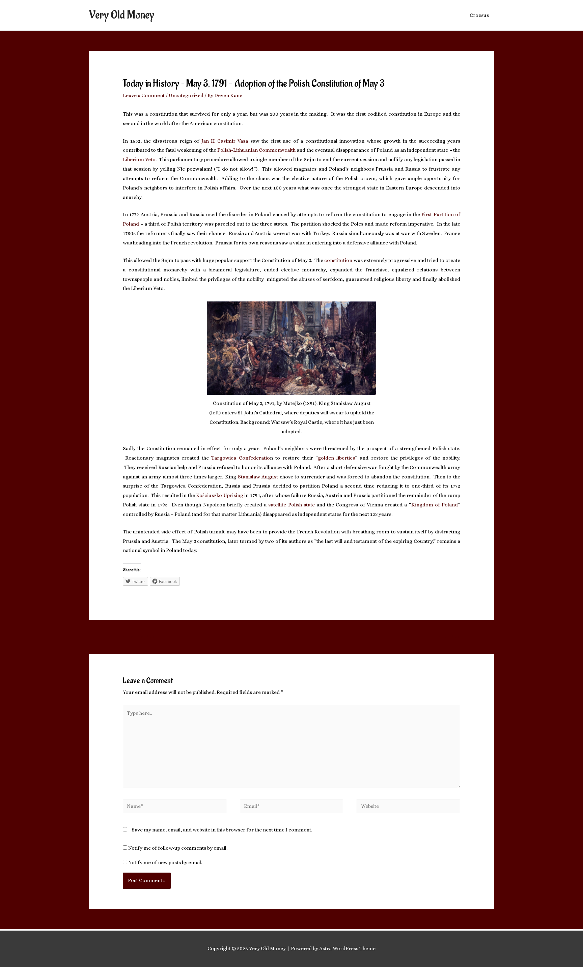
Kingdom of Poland (434, 505)
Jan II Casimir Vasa (224, 141)
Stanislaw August (259, 477)
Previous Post (136, 636)
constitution (338, 260)
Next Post (452, 636)
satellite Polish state (291, 505)
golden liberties (336, 458)
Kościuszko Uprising (220, 495)
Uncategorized (186, 95)
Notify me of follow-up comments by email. (177, 848)
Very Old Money (121, 15)
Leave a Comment (144, 95)
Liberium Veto (139, 159)
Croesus (479, 15)
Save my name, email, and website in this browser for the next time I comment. (222, 830)
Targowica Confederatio (240, 458)
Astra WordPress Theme (347, 948)
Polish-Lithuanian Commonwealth (256, 150)
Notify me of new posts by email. (165, 862)
